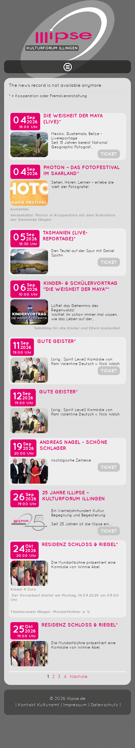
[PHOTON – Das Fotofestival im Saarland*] (29, 205)
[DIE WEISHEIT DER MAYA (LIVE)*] (29, 156)
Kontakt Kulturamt (38, 705)
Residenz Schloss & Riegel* (80, 544)
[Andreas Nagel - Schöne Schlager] (29, 482)
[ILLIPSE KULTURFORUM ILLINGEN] (67, 39)
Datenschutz (104, 705)
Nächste (79, 677)
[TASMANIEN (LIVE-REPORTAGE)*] (29, 273)
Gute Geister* (56, 341)
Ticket (109, 154)
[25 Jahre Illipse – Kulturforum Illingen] (29, 533)
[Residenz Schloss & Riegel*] (29, 585)
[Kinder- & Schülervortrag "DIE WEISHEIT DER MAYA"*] (29, 323)
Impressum (75, 705)
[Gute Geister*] (29, 382)
